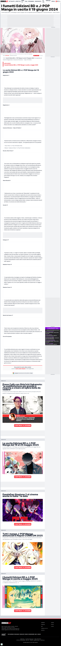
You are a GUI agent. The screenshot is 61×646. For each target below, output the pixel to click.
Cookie (52, 626)
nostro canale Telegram (20, 368)
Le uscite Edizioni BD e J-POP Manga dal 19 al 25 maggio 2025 (21, 444)
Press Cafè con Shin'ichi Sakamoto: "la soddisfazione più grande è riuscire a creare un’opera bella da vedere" (22, 387)
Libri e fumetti (36, 55)
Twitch (56, 328)
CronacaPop (21, 634)
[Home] (4, 1)
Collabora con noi (44, 628)
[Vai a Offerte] (56, 1)
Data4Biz (26, 634)
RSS (42, 626)
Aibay (36, 634)
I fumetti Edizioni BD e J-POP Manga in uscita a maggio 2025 (21, 65)
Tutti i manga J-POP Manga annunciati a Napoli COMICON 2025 (23, 534)
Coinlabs (39, 634)
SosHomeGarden (31, 634)
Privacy (52, 624)
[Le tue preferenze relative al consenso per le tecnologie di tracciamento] (2, 644)
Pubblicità (43, 624)
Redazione (7, 55)
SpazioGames (16, 634)
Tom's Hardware (11, 634)
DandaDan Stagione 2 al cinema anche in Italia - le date (20, 495)
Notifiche (42, 630)
